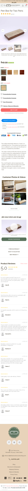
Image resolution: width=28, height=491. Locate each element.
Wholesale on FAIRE (10, 0)
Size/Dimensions (7, 102)
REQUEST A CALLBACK (9, 120)
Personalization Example (9, 94)
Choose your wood (14, 239)
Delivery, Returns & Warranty (11, 106)
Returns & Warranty (14, 472)
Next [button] (25, 30)
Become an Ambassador (14, 467)
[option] (14, 30)
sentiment (3, 168)
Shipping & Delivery (14, 469)
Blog (14, 464)
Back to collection (14, 251)
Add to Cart (14, 110)
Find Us (3, 0)
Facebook (9, 442)
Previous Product (14, 249)
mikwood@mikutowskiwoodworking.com (15, 455)
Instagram (19, 442)
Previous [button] (2, 30)
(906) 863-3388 (15, 459)
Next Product (14, 254)
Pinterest (14, 442)
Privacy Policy (14, 474)
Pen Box (15, 151)
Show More (14, 208)
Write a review (23, 263)
